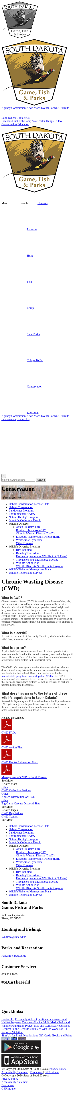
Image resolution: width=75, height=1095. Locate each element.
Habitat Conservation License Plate (29, 503)
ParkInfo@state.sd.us (13, 955)
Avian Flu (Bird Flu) (28, 526)
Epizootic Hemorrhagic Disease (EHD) (38, 536)
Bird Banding (24, 549)
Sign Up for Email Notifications (19, 1035)
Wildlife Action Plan (27, 562)
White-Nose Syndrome (29, 539)
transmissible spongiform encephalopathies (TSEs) (27, 676)
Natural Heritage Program (23, 517)
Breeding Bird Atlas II (29, 553)
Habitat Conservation (21, 507)
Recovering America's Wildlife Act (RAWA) (41, 556)
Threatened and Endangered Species (37, 559)
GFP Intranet (52, 1072)
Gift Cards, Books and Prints (55, 1035)
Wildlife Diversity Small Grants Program (39, 566)
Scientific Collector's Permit (25, 520)
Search (41, 479)
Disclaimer (36, 1072)
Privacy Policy (57, 1068)
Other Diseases (24, 543)
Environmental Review (22, 513)
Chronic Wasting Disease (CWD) (35, 533)
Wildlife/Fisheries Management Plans (30, 569)
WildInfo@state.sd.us (13, 936)
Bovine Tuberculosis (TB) (31, 530)
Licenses (43, 203)
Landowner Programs (21, 510)
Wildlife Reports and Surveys (25, 572)
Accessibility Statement (14, 1072)
